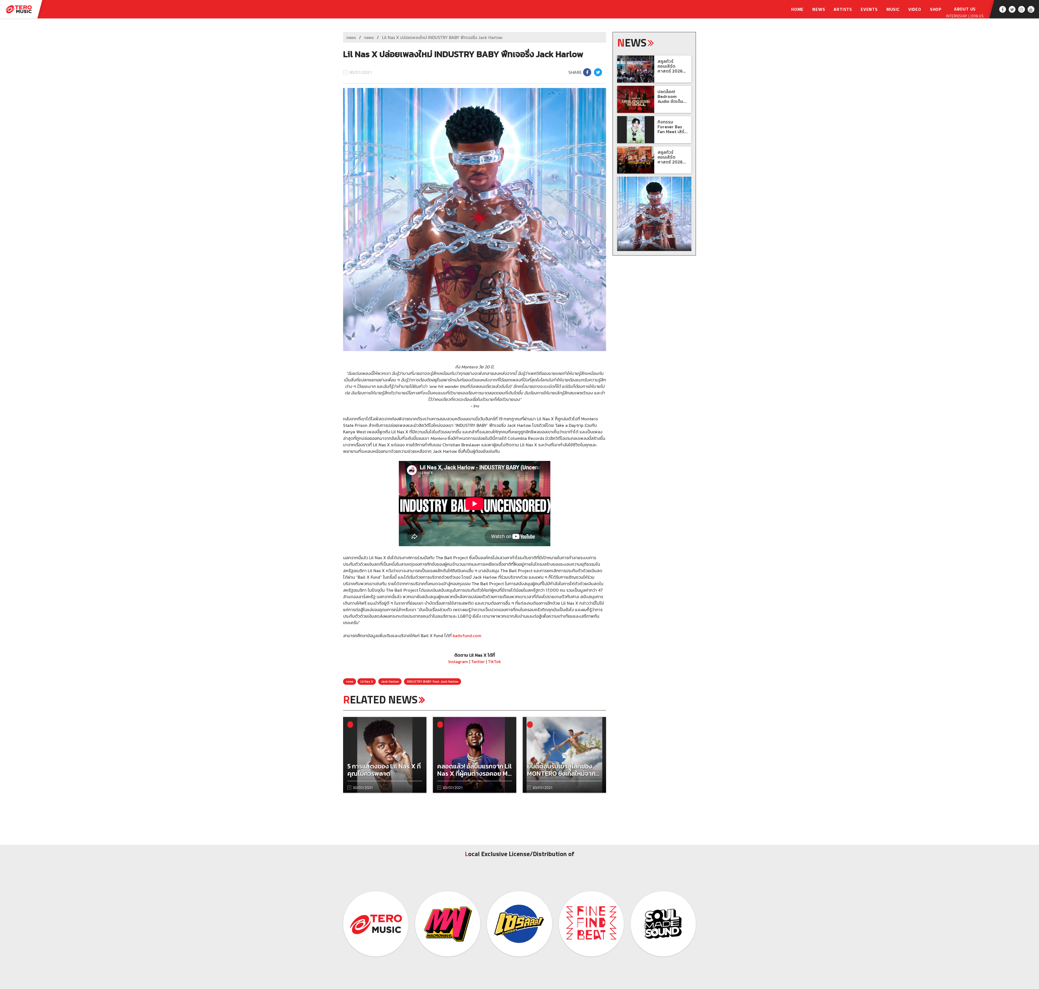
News (818, 9)
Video (914, 9)
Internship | (958, 16)
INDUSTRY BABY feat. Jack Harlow (432, 681)
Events (869, 9)
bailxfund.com (467, 635)
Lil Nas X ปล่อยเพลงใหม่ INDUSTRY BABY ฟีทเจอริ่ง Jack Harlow (442, 37)
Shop (936, 9)
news (351, 37)
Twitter (478, 661)
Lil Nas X (366, 681)
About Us (965, 9)
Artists (843, 9)
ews (631, 42)
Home (797, 9)
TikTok (494, 661)
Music (893, 9)
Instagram (458, 661)
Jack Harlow (390, 681)
